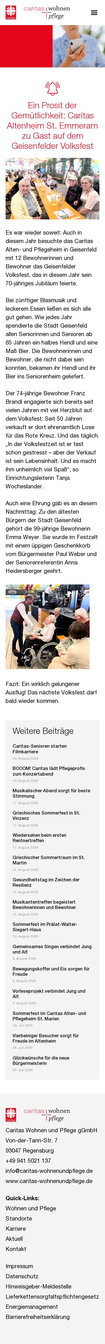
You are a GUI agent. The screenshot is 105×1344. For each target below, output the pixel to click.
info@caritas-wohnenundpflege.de (49, 1172)
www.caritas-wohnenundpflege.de (49, 1182)
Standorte (19, 1219)
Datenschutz (22, 1277)
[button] (94, 12)
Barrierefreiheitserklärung (38, 1318)
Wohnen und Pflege (31, 1209)
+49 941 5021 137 (28, 1161)
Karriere (16, 1229)
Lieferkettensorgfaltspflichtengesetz (52, 1297)
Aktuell (14, 1240)
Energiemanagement (32, 1307)
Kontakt (16, 1250)
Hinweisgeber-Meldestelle (38, 1287)
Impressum (19, 1267)
